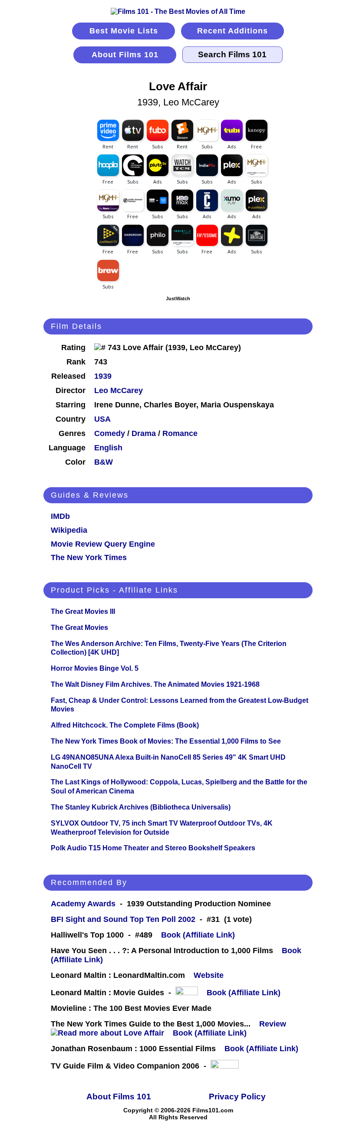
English (108, 447)
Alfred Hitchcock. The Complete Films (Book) (125, 725)
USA (102, 419)
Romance (180, 433)
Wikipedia (69, 530)
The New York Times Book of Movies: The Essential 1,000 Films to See (166, 741)
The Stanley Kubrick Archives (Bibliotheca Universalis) (141, 807)
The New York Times (89, 557)
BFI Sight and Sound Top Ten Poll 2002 (123, 919)
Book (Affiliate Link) (198, 935)
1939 (103, 376)
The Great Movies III (83, 611)
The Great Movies (79, 627)
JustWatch (178, 298)
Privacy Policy (237, 1096)
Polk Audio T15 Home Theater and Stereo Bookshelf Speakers (153, 848)
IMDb (60, 516)
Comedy (109, 433)
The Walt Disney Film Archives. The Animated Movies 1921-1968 (155, 684)
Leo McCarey (118, 390)
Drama (144, 433)
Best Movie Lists (123, 30)
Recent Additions (232, 30)
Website (209, 975)
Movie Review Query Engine (103, 544)
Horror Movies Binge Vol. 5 (94, 668)
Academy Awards (83, 903)
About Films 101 (125, 54)
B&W (103, 462)
